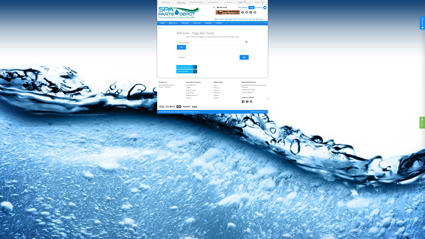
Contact (219, 23)
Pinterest (254, 12)
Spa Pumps (228, 2)
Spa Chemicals (212, 2)
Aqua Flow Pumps (196, 2)
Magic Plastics (260, 2)
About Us (172, 23)
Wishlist (188, 88)
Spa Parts (185, 23)
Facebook (242, 12)
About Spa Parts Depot (248, 90)
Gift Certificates (191, 85)
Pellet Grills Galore (188, 112)
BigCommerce (261, 112)
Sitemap (188, 98)
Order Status (190, 93)
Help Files (197, 23)
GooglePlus (250, 12)
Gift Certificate (242, 7)
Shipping (208, 23)
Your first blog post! (247, 92)
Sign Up (259, 7)
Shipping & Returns (191, 95)
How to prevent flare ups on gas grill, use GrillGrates (254, 86)
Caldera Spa (165, 2)
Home (162, 23)
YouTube (246, 12)
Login (251, 7)
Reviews (422, 22)
